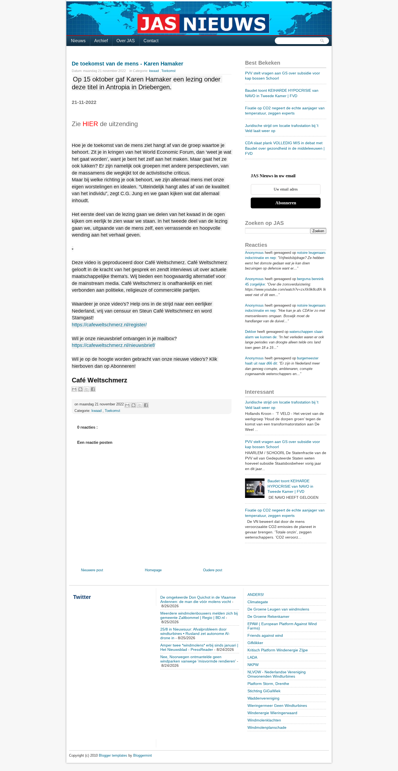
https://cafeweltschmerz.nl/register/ (109, 324)
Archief (101, 40)
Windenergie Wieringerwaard (272, 713)
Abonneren (285, 203)
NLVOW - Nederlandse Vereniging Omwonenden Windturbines (276, 674)
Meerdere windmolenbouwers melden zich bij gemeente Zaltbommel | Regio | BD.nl (199, 615)
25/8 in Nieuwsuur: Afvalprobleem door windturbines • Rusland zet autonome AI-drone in (195, 633)
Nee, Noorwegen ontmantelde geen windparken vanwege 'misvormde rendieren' (198, 659)
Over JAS (125, 40)
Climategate (257, 602)
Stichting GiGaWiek (263, 691)
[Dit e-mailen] (74, 389)
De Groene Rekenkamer (268, 616)
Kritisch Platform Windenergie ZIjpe (277, 650)
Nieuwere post (92, 570)
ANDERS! (255, 594)
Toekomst (168, 71)
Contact (150, 40)
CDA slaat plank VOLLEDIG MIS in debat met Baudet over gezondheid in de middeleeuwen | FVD (285, 148)
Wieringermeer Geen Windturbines (277, 705)
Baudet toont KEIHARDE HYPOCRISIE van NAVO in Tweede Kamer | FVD (290, 486)
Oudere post (212, 570)
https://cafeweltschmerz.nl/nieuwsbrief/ (113, 345)
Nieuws (78, 40)
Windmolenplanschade (266, 727)
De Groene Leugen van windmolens (278, 609)
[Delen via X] (86, 389)
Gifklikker (255, 643)
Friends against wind (265, 635)
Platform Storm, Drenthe (268, 683)
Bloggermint (142, 755)
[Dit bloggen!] (80, 389)
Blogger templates (113, 755)
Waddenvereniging (263, 698)
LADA (252, 657)
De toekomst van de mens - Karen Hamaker (127, 63)
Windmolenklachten (264, 720)
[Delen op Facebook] (93, 389)
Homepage (153, 570)
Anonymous (254, 253)
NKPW (253, 664)
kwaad (154, 71)
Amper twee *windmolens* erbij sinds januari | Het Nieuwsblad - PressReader (199, 647)
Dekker (250, 332)
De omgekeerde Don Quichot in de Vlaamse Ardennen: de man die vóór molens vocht (198, 599)
